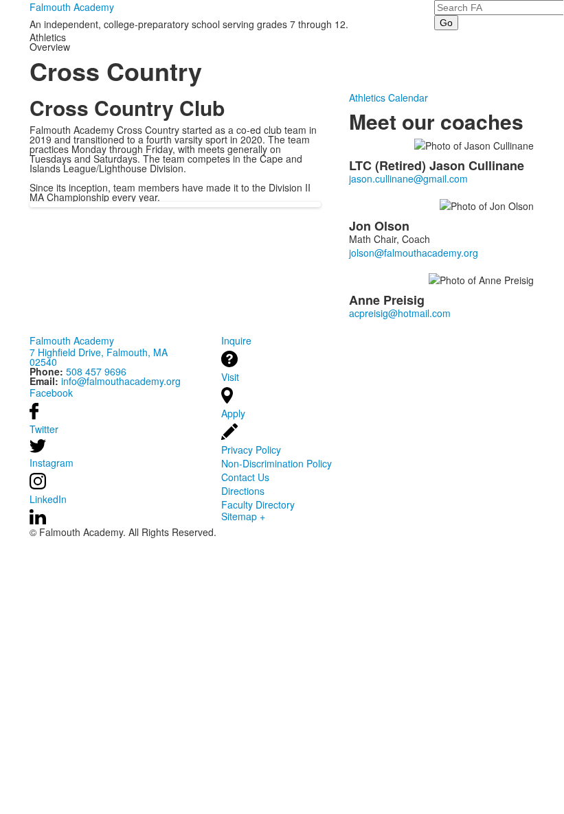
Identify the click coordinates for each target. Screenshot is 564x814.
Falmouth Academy (72, 7)
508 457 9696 (96, 371)
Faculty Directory (258, 504)
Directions (242, 491)
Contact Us (245, 477)
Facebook (51, 392)
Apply (233, 413)
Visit (230, 377)
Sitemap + (243, 516)
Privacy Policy (251, 449)
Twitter (44, 429)
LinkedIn (48, 499)
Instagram (52, 462)
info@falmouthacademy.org (121, 381)
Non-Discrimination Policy (276, 463)
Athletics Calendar (388, 97)
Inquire (236, 340)
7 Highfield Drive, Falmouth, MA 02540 (99, 357)
